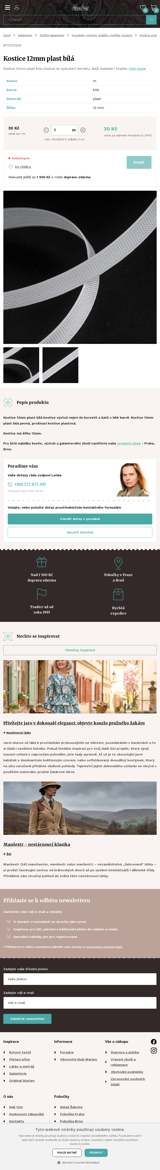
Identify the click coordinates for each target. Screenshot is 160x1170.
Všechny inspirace (80, 650)
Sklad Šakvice (71, 1107)
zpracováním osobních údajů (104, 946)
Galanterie (25, 35)
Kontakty (16, 1121)
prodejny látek (129, 443)
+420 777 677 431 (30, 484)
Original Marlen (22, 1081)
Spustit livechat (80, 532)
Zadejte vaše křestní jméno (25, 969)
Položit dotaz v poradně (80, 519)
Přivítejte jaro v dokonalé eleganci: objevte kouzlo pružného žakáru (74, 723)
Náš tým (16, 1107)
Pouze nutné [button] (67, 1152)
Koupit (139, 162)
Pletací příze (19, 1059)
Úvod (6, 35)
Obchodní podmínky (127, 1072)
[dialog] (80, 1146)
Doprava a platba (125, 1052)
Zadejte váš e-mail (18, 993)
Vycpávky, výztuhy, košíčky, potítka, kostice (102, 35)
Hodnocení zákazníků (26, 1114)
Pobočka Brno (71, 1121)
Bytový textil (20, 1052)
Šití (8, 854)
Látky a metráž (21, 1066)
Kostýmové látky (18, 732)
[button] (79, 1162)
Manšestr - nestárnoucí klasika (36, 844)
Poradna (67, 1052)
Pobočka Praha (72, 1114)
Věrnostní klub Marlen (78, 1059)
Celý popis (137, 69)
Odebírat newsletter (27, 1019)
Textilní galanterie (52, 35)
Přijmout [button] (96, 1152)
